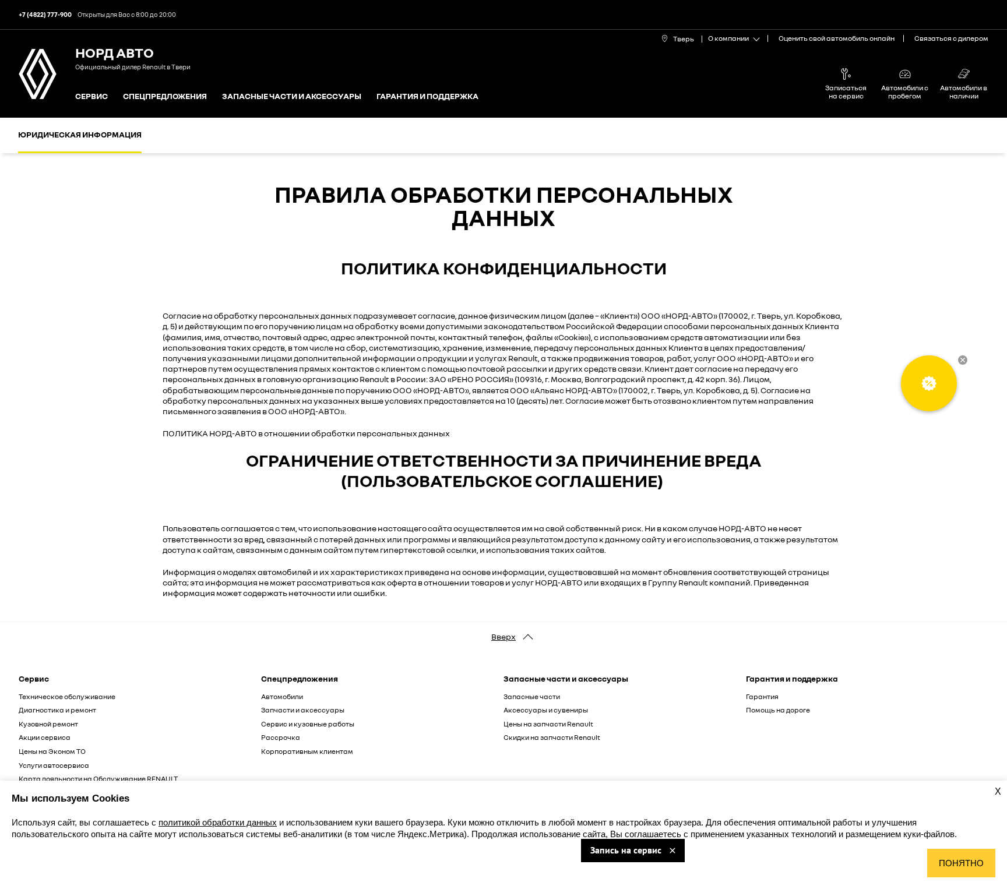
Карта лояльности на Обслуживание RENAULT (98, 778)
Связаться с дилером (951, 38)
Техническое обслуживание (67, 696)
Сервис (91, 96)
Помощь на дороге (778, 709)
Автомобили (282, 696)
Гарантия (762, 696)
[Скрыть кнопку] (962, 360)
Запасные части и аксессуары (291, 96)
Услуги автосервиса (54, 765)
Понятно (961, 863)
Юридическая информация (80, 134)
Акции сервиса (45, 737)
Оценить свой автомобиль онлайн (837, 38)
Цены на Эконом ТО (52, 751)
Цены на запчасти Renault (548, 723)
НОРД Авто (114, 52)
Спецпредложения (165, 96)
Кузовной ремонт (48, 723)
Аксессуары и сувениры (546, 709)
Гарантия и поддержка (427, 96)
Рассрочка (280, 737)
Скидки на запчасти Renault (552, 737)
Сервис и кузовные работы (307, 723)
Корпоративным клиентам (307, 751)
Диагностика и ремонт (57, 709)
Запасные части (532, 696)
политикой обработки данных (218, 822)
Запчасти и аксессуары (302, 709)
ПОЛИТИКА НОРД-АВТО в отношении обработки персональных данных (306, 433)
